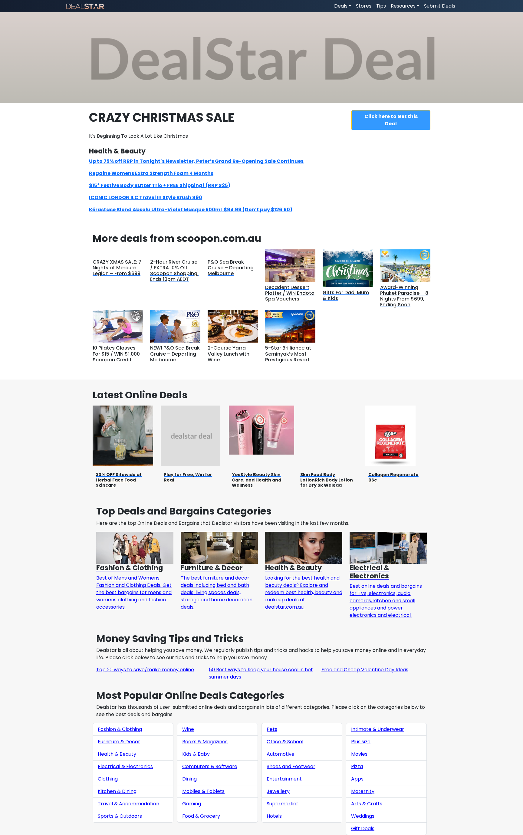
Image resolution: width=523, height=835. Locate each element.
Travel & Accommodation (128, 803)
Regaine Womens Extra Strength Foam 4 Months (151, 173)
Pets (272, 729)
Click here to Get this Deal (391, 120)
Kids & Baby (196, 754)
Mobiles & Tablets (203, 791)
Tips (381, 5)
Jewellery (278, 791)
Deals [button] (340, 5)
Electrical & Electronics (125, 766)
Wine (188, 729)
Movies (359, 754)
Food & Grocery (201, 816)
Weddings (362, 816)
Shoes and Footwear (291, 766)
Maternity (362, 791)
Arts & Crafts (366, 803)
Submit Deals (439, 5)
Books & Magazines (205, 741)
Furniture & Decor (119, 741)
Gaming (191, 803)
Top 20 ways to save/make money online (145, 669)
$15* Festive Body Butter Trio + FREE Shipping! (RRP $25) (159, 185)
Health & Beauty (117, 754)
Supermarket (282, 803)
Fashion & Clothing (120, 729)
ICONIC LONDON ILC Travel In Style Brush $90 (145, 197)
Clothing (108, 778)
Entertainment (284, 778)
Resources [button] (403, 5)
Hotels (274, 816)
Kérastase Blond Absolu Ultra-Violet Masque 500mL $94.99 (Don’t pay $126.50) (190, 209)
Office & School (285, 741)
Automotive (280, 754)
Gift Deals (362, 828)
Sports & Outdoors (120, 816)
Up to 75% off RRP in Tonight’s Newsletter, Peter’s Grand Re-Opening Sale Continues (196, 161)
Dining (189, 778)
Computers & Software (209, 766)
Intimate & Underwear (377, 729)
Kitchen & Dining (117, 791)
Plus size (360, 741)
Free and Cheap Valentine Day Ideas (364, 669)
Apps (357, 778)
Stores (363, 5)
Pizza (357, 766)
